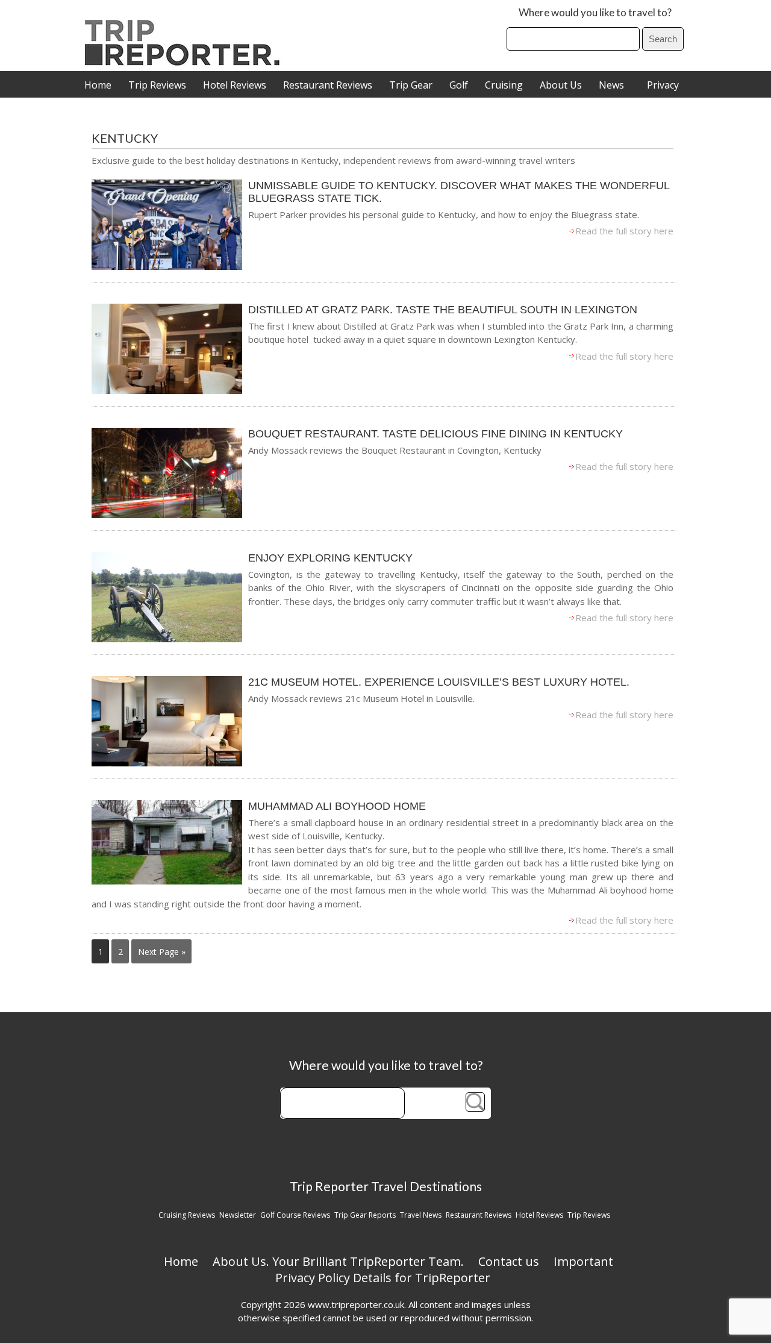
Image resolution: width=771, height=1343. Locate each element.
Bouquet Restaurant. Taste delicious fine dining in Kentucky (435, 434)
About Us (561, 85)
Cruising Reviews (186, 1215)
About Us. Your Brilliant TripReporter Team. (338, 1261)
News (611, 85)
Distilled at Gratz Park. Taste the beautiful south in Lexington (442, 310)
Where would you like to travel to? (595, 12)
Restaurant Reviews (327, 85)
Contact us (508, 1261)
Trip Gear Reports (365, 1215)
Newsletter (237, 1215)
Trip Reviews (157, 85)
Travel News (421, 1215)
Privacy (663, 85)
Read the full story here (624, 231)
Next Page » (162, 951)
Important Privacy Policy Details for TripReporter (444, 1269)
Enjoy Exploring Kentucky (330, 558)
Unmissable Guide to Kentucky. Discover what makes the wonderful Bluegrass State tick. (458, 192)
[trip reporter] (186, 62)
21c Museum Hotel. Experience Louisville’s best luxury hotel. (438, 682)
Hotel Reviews (234, 85)
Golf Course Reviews (295, 1215)
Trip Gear (410, 85)
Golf (458, 85)
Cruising (504, 85)
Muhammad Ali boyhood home (337, 806)
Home (97, 85)
